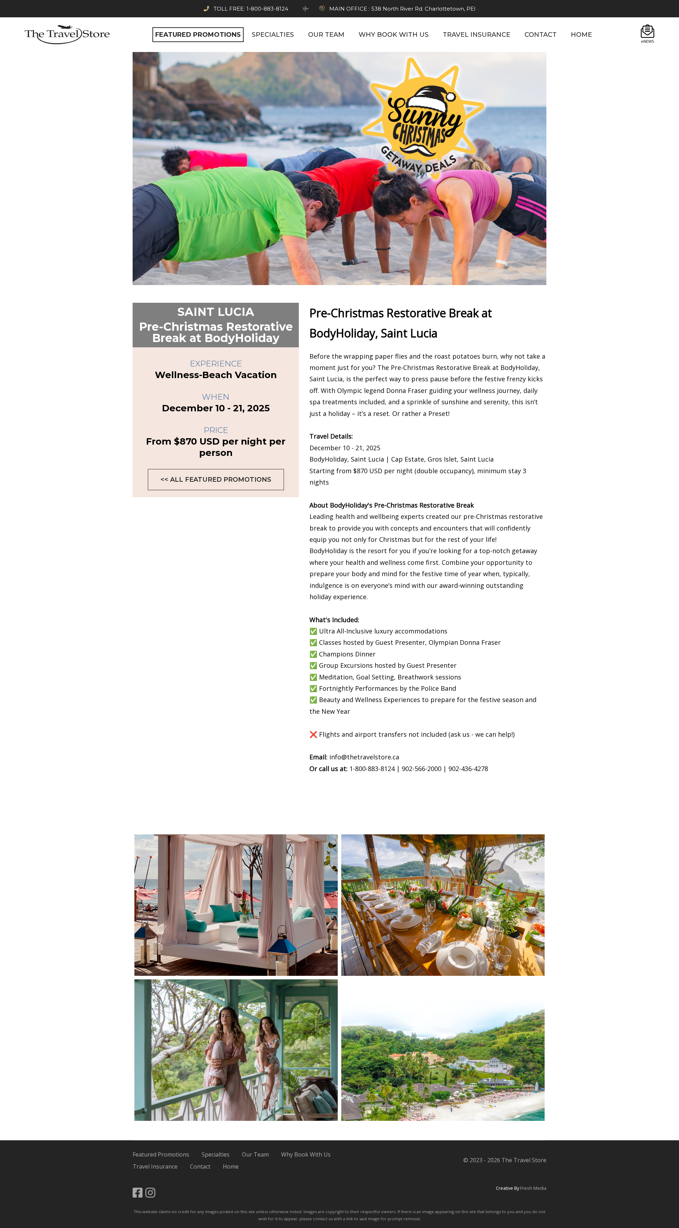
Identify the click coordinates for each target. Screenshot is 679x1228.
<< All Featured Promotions (216, 479)
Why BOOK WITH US (394, 35)
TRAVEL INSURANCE (476, 35)
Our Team (255, 1154)
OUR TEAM (326, 35)
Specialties (216, 1154)
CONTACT (540, 35)
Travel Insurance (155, 1166)
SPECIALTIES (273, 35)
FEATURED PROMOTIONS (198, 35)
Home (231, 1166)
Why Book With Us (306, 1154)
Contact (200, 1166)
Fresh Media (533, 1188)
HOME (581, 35)
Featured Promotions (161, 1154)
